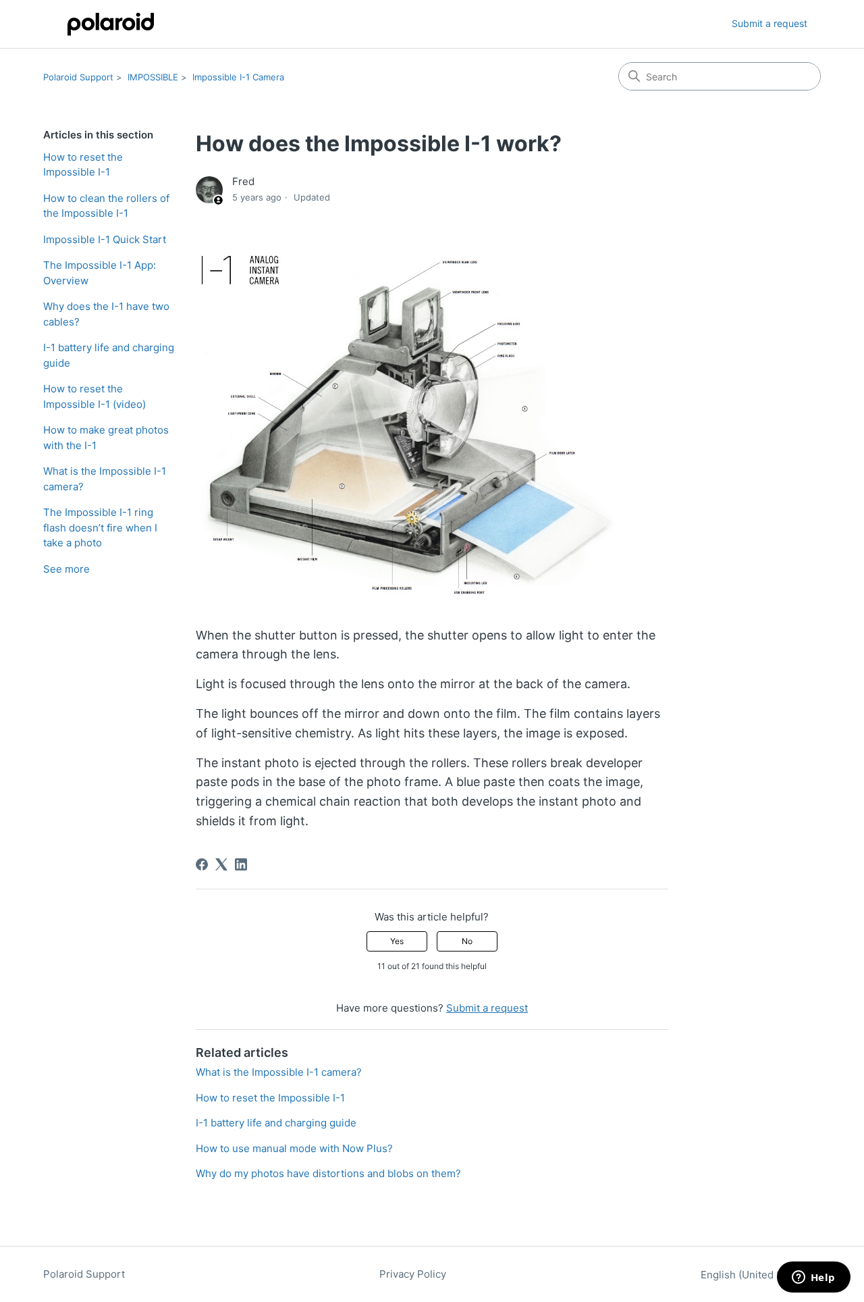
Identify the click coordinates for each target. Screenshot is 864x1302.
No (467, 941)
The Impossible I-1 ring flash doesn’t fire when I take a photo (100, 527)
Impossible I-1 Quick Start (104, 239)
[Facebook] (202, 864)
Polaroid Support (78, 77)
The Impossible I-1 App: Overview (99, 273)
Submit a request (769, 23)
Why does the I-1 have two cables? (106, 314)
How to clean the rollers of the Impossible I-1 (106, 206)
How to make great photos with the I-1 (106, 437)
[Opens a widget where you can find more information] (813, 1278)
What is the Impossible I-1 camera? (104, 479)
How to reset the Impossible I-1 (83, 165)
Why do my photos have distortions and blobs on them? (328, 1173)
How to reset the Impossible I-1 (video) (94, 396)
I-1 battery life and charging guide (108, 355)
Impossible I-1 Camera (238, 77)
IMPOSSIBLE (153, 77)
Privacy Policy (412, 1274)
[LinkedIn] (241, 864)
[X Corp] (221, 864)
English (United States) (757, 1274)
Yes (397, 941)
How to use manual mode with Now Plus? (296, 1148)
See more (66, 569)
